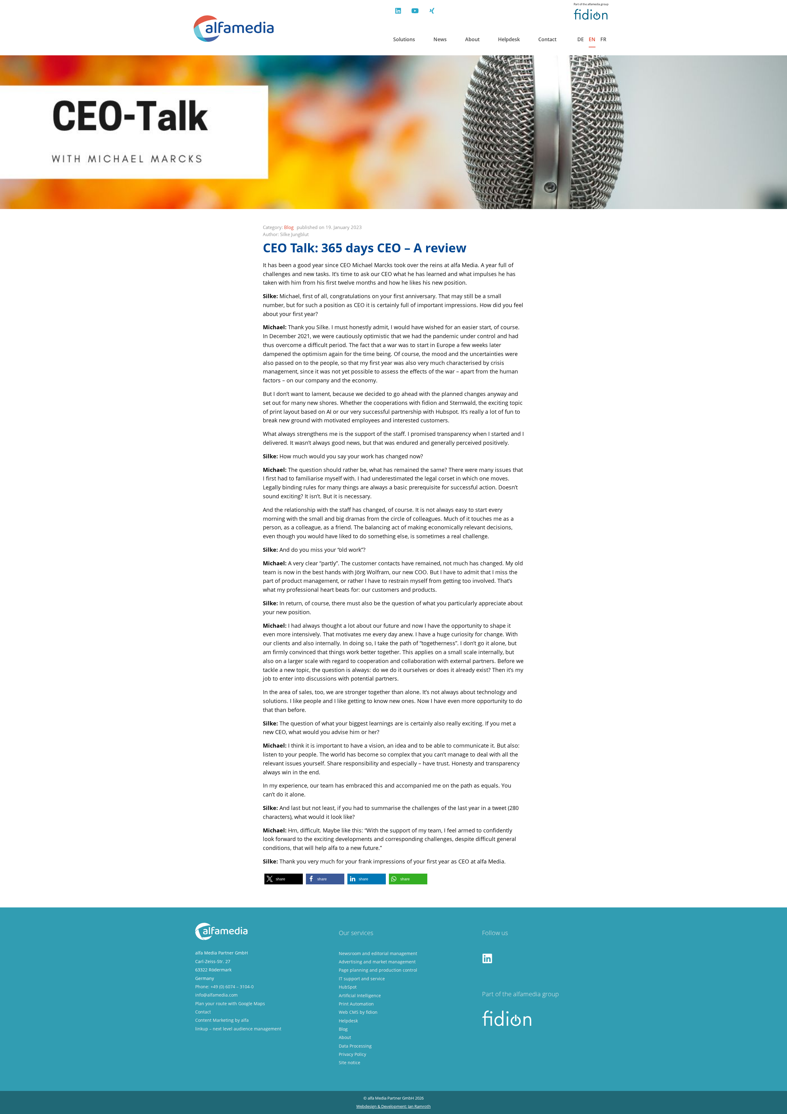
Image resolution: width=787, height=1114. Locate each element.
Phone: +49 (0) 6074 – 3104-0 (224, 987)
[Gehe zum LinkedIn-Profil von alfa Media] (487, 958)
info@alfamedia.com (216, 995)
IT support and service (362, 979)
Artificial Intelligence (360, 995)
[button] (283, 879)
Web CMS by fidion (358, 1012)
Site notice (349, 1062)
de (580, 39)
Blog (289, 227)
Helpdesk (509, 39)
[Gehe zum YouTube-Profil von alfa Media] (510, 958)
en (592, 39)
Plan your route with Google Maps (230, 1003)
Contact (547, 39)
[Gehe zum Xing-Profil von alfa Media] (534, 958)
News (440, 39)
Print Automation (356, 1004)
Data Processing (355, 1046)
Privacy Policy (352, 1054)
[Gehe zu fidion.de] (506, 1024)
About (472, 39)
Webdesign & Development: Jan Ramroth (393, 1106)
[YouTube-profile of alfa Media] (415, 13)
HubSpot (348, 987)
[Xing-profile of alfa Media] (432, 13)
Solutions (404, 39)
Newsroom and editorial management (378, 953)
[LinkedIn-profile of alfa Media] (399, 13)
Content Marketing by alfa (222, 1020)
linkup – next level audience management (238, 1029)
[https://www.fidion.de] (590, 17)
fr (603, 39)
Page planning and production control (378, 970)
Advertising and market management (377, 962)
